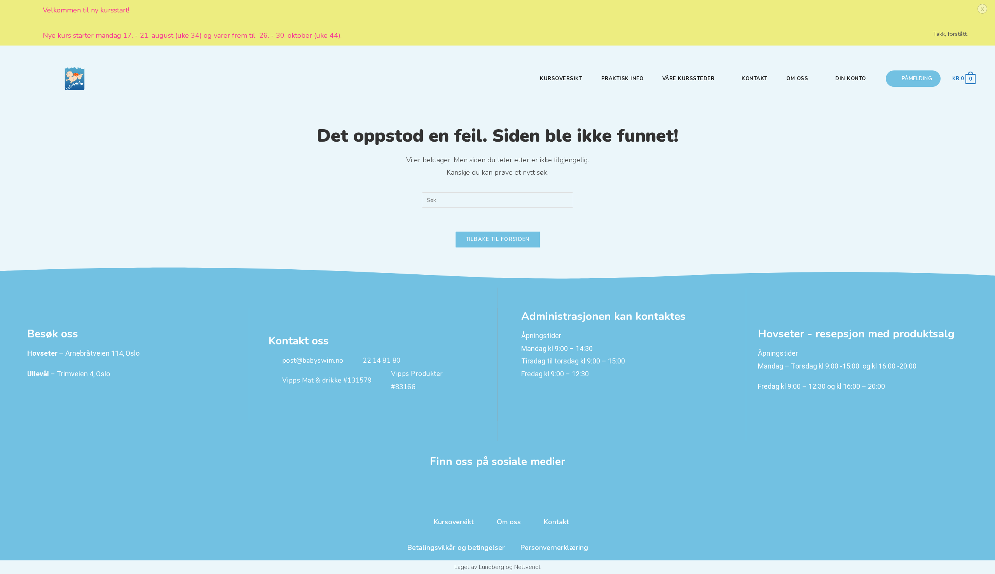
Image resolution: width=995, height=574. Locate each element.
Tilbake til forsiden (498, 239)
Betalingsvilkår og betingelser (456, 547)
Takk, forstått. (950, 34)
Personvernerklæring (554, 547)
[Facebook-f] (497, 488)
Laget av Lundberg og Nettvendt (497, 567)
